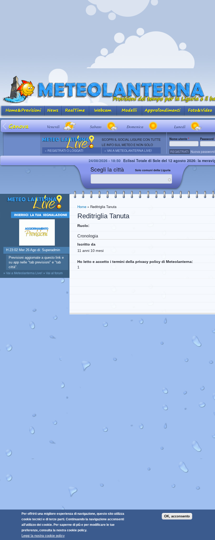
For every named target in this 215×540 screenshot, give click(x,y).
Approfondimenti (163, 111)
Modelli (129, 111)
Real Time (75, 111)
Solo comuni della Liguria (152, 170)
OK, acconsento (177, 516)
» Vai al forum (53, 273)
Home (81, 206)
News (53, 111)
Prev (5, 126)
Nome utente (179, 139)
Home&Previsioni (22, 111)
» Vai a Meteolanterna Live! (128, 150)
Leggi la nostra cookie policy (43, 536)
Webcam (103, 111)
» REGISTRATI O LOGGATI (64, 150)
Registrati (179, 151)
